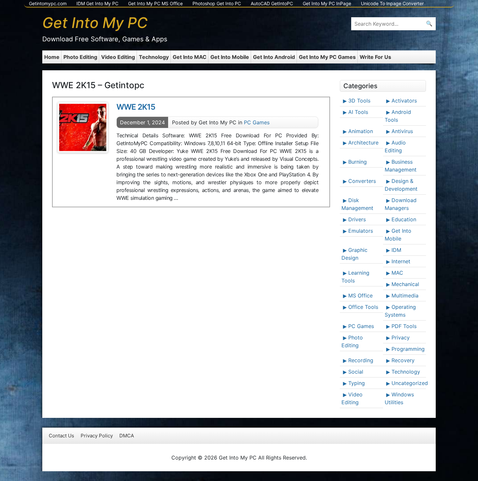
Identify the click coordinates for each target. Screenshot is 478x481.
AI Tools (358, 112)
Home (52, 57)
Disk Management (357, 204)
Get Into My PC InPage (327, 3)
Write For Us (375, 57)
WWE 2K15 (135, 107)
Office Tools (363, 307)
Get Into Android (274, 57)
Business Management (401, 165)
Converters (362, 181)
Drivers (357, 219)
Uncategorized (408, 383)
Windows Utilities (399, 398)
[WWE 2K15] (83, 127)
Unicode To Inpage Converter (392, 3)
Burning (357, 161)
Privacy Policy (97, 436)
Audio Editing (395, 146)
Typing (356, 383)
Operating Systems (400, 311)
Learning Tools (355, 276)
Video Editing (118, 57)
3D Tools (359, 100)
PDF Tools (404, 326)
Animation (360, 131)
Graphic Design (354, 254)
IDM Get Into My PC (97, 3)
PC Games (257, 122)
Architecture (363, 142)
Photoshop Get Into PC (217, 3)
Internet (401, 261)
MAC (397, 272)
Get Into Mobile (229, 57)
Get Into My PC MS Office (155, 3)
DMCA (126, 436)
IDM (396, 250)
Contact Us (61, 436)
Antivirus (402, 131)
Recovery (403, 360)
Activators (404, 100)
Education (404, 219)
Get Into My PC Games (327, 57)
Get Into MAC (189, 57)
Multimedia (405, 295)
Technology (154, 57)
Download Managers (401, 204)
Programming (408, 349)
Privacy (401, 337)
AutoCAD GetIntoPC (272, 3)
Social (355, 371)
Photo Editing (80, 57)
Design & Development (401, 185)
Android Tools (398, 116)
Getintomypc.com (48, 3)
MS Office (360, 295)
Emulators (360, 230)
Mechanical (405, 284)
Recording (360, 360)
